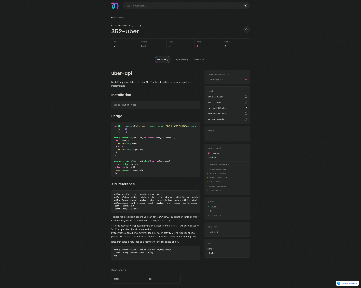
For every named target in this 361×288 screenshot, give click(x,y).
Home (113, 17)
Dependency (181, 59)
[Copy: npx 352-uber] (246, 102)
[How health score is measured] (220, 148)
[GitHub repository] (246, 29)
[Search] (245, 5)
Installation (121, 95)
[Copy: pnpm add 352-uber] (246, 113)
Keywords (118, 270)
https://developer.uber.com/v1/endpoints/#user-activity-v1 (143, 232)
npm (210, 248)
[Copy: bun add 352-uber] (246, 119)
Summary (162, 59)
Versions (199, 59)
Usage (116, 116)
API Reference (123, 184)
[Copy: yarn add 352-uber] (246, 108)
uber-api (121, 73)
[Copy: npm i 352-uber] (246, 96)
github (211, 252)
